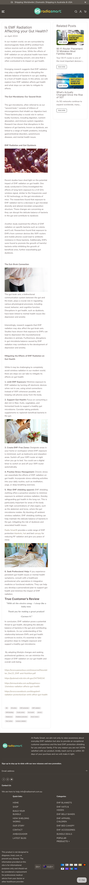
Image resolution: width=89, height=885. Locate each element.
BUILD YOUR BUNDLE (19, 813)
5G (6, 708)
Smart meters (35, 717)
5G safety (13, 708)
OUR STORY (18, 825)
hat (24, 533)
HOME (16, 802)
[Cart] (85, 11)
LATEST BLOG (19, 838)
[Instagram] (8, 779)
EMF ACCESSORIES (66, 829)
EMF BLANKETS (64, 802)
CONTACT (17, 829)
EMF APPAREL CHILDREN (63, 820)
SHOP (15, 806)
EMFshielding (9, 712)
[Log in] (80, 11)
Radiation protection (21, 717)
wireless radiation (21, 721)
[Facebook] (4, 779)
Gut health (31, 712)
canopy (37, 533)
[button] (3, 11)
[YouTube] (12, 779)
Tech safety (9, 721)
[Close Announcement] (85, 2)
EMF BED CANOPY (65, 825)
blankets (18, 533)
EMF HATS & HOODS (63, 808)
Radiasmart (9, 717)
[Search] (76, 11)
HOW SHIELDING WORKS (21, 820)
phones (40, 712)
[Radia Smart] (44, 11)
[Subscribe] (86, 771)
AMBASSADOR (20, 834)
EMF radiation (36, 708)
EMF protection (24, 708)
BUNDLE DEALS (64, 834)
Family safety (20, 712)
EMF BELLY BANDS (66, 814)
